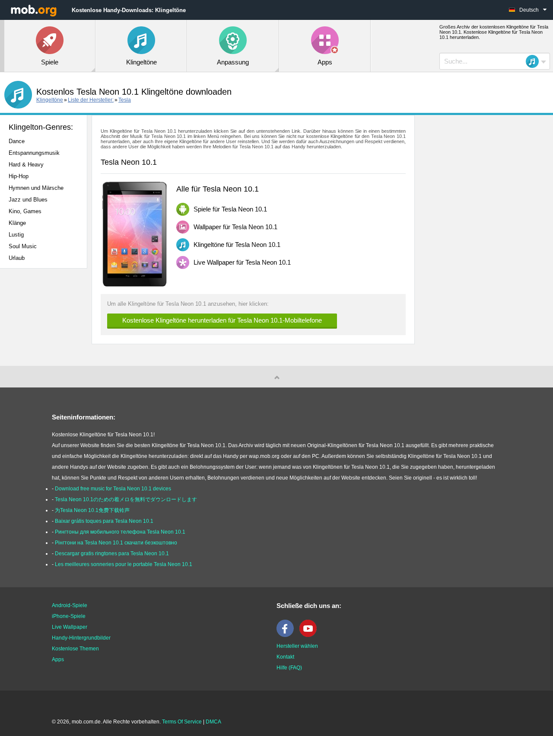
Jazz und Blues (28, 199)
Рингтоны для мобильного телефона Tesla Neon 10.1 (120, 532)
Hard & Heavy (26, 164)
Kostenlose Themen (75, 649)
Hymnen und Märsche (36, 188)
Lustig (16, 234)
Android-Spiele (69, 605)
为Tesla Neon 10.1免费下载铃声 (92, 510)
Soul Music (23, 246)
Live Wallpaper (69, 627)
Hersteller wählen (297, 646)
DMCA (213, 722)
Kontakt (285, 657)
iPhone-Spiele (69, 616)
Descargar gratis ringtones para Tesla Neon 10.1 (112, 553)
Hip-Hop (19, 176)
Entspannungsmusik (34, 153)
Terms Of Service (182, 722)
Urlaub (17, 258)
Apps (58, 659)
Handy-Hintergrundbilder (81, 638)
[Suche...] (535, 61)
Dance (17, 141)
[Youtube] (310, 635)
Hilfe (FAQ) (289, 668)
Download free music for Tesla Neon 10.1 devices (113, 489)
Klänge (17, 223)
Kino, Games (25, 211)
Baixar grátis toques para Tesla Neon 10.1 (104, 521)
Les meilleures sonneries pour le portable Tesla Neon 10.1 (123, 564)
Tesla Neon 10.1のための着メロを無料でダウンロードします (126, 499)
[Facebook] (287, 635)
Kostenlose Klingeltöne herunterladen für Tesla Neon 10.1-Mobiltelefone (222, 320)
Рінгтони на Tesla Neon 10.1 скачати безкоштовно (116, 543)
